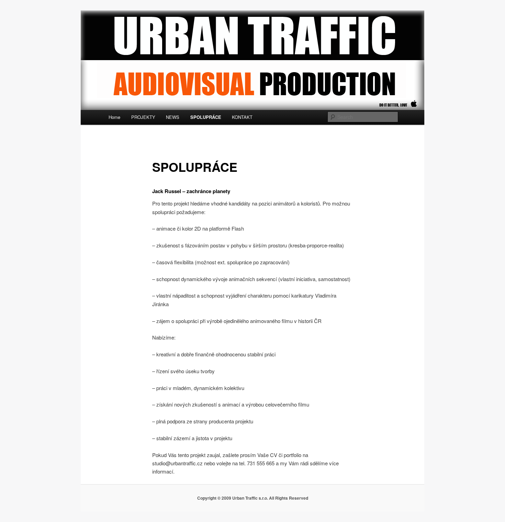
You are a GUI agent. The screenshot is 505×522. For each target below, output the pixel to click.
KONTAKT (242, 117)
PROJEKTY (143, 117)
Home (114, 117)
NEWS (172, 117)
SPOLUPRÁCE (205, 117)
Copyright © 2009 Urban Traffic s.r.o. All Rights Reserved (252, 498)
